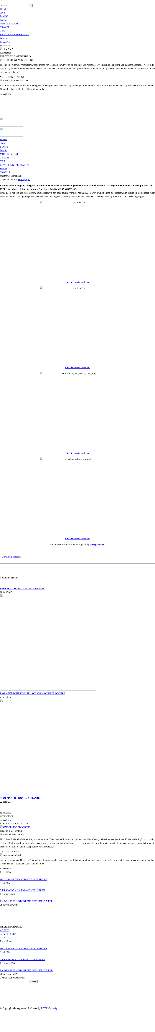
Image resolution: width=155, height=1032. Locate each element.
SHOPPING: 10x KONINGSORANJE (20, 798)
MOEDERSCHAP (9, 23)
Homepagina (24, 179)
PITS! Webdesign (49, 1008)
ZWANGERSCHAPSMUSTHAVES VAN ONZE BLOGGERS (32, 693)
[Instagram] (1, 112)
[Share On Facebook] (1, 1019)
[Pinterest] (1, 108)
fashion (3, 20)
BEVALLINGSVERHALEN (14, 34)
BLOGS (4, 16)
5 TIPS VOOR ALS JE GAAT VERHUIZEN (22, 890)
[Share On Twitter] (1, 1023)
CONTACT (6, 937)
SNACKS (5, 41)
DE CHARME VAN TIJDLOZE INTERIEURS (23, 879)
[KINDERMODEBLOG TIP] (15, 827)
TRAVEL (5, 27)
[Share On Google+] (1, 1030)
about (2, 12)
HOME (3, 9)
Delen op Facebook (11, 556)
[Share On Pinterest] (1, 1026)
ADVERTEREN (8, 934)
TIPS (2, 31)
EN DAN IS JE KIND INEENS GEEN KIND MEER (26, 901)
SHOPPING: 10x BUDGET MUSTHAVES (22, 588)
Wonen (3, 38)
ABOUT (4, 930)
